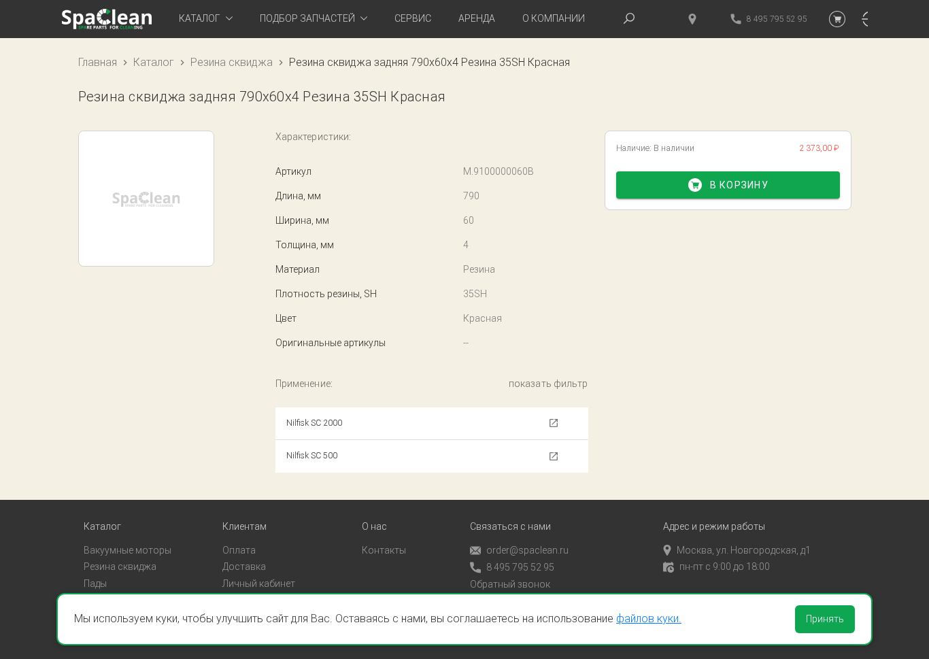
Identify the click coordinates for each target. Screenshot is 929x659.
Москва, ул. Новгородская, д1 (744, 550)
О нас (374, 527)
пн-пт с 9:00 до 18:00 (724, 566)
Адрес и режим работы (714, 527)
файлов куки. (648, 618)
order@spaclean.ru (527, 550)
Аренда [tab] (476, 18)
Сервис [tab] (412, 18)
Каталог (153, 62)
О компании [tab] (553, 18)
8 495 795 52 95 (520, 567)
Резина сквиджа (231, 62)
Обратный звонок (510, 584)
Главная (97, 62)
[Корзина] (837, 19)
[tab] (205, 19)
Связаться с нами (510, 527)
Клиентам (244, 527)
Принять (825, 618)
